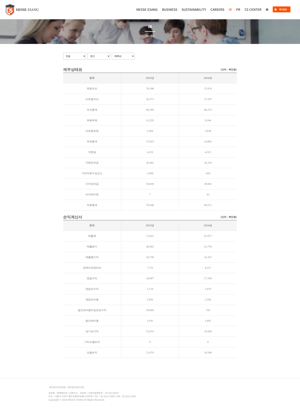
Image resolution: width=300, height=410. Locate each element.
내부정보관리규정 (75, 387)
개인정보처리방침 (57, 387)
